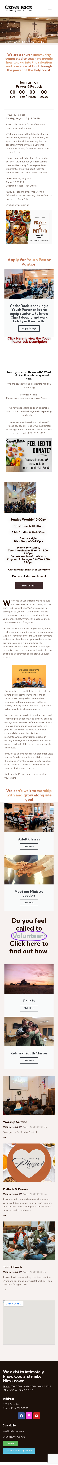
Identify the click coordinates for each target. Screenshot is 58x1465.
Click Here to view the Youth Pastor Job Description (29, 340)
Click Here (29, 846)
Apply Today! (29, 328)
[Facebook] (21, 1415)
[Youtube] (36, 1415)
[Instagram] (29, 1415)
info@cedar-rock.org (13, 1431)
